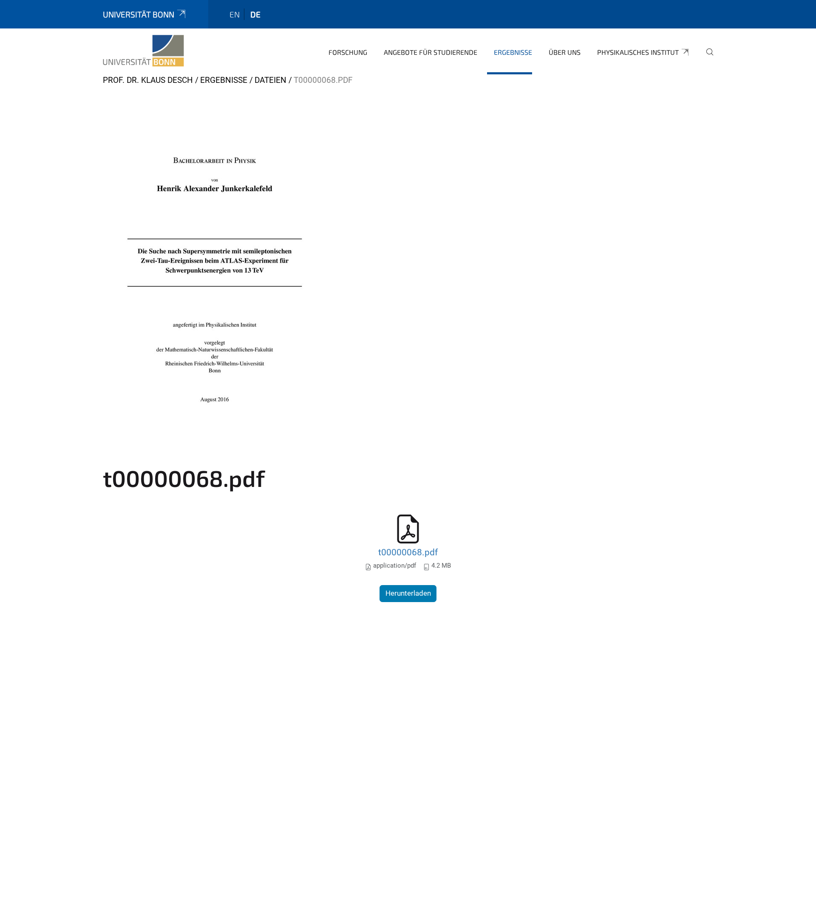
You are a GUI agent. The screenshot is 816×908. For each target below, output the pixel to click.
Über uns (565, 52)
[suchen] (706, 57)
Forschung (348, 52)
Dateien (270, 80)
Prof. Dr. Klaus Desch (148, 80)
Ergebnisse (513, 52)
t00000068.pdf (408, 552)
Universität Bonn (138, 14)
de (255, 14)
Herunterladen (408, 593)
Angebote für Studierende (430, 52)
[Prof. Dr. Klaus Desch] (143, 51)
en (235, 14)
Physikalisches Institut (638, 52)
